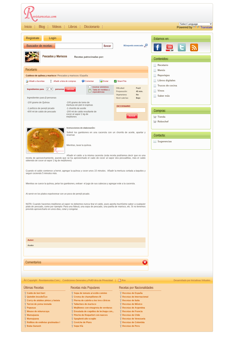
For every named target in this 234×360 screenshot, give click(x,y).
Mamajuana (33, 315)
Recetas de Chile (131, 315)
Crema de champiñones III (87, 297)
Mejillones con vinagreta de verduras (93, 307)
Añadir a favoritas (37, 81)
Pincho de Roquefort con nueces (91, 315)
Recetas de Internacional (135, 297)
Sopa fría (78, 326)
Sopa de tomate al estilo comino (90, 293)
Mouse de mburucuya (38, 311)
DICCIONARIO (123, 106)
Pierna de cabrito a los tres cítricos (92, 300)
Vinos (161, 90)
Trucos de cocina (167, 85)
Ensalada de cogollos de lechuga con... (94, 311)
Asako (31, 245)
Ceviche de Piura (83, 322)
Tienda (161, 116)
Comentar (89, 81)
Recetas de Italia (131, 300)
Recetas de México (132, 304)
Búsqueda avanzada (133, 45)
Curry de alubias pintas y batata (43, 300)
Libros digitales (166, 80)
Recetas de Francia (132, 311)
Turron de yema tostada (39, 304)
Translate (206, 27)
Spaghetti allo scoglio (85, 318)
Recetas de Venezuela (133, 318)
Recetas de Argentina (133, 307)
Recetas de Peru (131, 326)
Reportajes (164, 75)
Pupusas (31, 307)
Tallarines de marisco (85, 304)
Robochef (163, 121)
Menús (161, 70)
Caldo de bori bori (36, 293)
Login (52, 38)
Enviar (105, 81)
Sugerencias (165, 141)
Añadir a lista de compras (65, 81)
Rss (124, 280)
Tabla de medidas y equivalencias (101, 91)
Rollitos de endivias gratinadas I (43, 322)
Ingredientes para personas (46, 89)
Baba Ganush (34, 326)
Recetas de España (132, 293)
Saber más (164, 95)
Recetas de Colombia (133, 322)
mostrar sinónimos (100, 87)
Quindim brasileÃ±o (37, 297)
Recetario (163, 65)
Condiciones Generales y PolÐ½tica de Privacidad (88, 280)
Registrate (32, 38)
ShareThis (122, 81)
